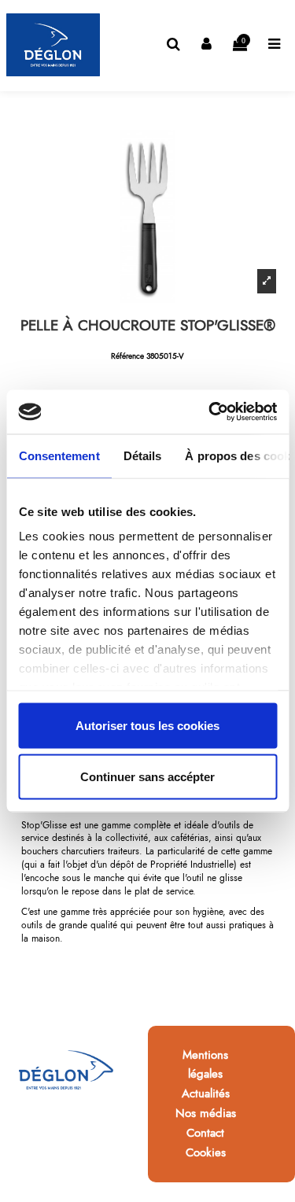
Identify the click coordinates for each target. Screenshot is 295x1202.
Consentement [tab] (58, 455)
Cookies (206, 1152)
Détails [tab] (142, 455)
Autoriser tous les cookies (147, 725)
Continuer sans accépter (147, 777)
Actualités (206, 1093)
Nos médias (205, 1113)
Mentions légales (205, 1064)
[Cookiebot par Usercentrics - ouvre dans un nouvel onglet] (210, 412)
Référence (127, 356)
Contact (205, 1132)
